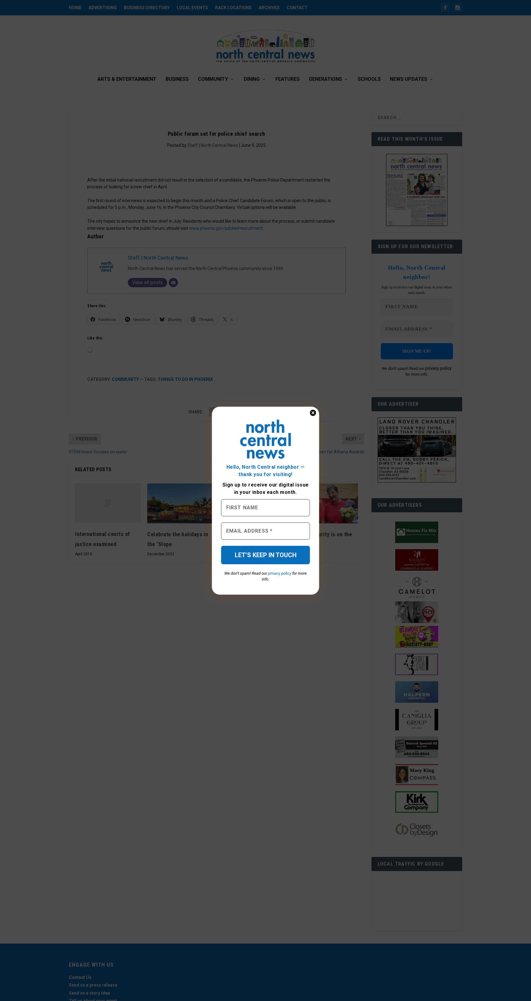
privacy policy (279, 573)
